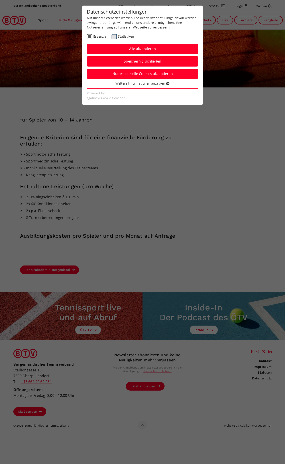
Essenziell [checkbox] (100, 36)
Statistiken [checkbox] (126, 36)
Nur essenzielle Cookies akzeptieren (142, 73)
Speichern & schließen (142, 61)
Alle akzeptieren (142, 48)
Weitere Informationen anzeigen (141, 83)
